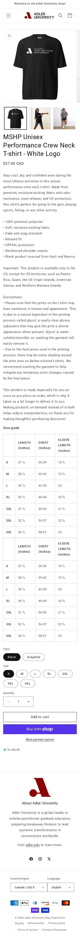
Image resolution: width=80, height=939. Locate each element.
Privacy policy (56, 923)
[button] (8, 15)
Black (12, 657)
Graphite (33, 657)
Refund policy (36, 923)
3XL (11, 683)
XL (49, 674)
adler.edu (33, 845)
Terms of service (28, 929)
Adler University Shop (38, 917)
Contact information (54, 929)
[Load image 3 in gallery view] (64, 118)
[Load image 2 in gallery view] (40, 118)
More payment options (40, 739)
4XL (28, 683)
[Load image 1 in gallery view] (15, 118)
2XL (65, 674)
